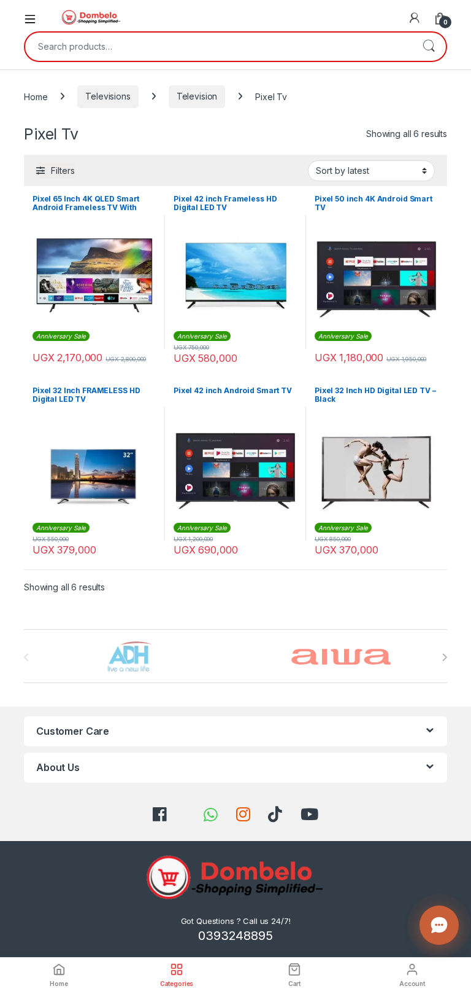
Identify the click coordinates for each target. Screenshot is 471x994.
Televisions (107, 96)
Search (429, 47)
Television (197, 96)
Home (35, 96)
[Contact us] (439, 925)
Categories (177, 983)
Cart (294, 983)
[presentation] (444, 657)
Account (412, 983)
